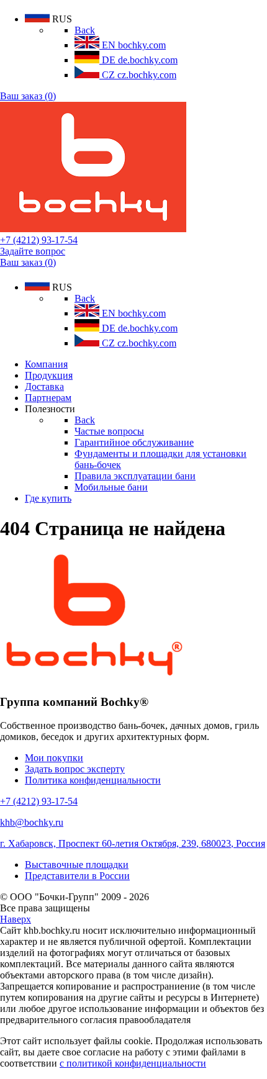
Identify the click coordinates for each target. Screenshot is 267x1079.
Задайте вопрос (32, 251)
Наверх (15, 919)
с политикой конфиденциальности (133, 1063)
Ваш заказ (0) (28, 96)
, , (132, 843)
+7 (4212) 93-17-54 (39, 240)
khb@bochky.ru (31, 822)
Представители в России (77, 875)
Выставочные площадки (77, 864)
